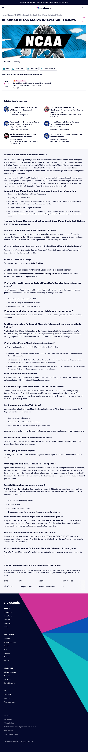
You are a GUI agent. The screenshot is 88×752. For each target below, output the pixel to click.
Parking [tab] (17, 62)
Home (4, 15)
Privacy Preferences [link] (11, 734)
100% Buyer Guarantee (53, 2)
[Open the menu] (3, 8)
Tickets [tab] (7, 62)
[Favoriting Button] (84, 19)
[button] (6, 69)
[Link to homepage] (44, 8)
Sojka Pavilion (37, 263)
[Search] (82, 8)
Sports (11, 15)
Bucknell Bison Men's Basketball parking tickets (37, 274)
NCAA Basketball (22, 15)
